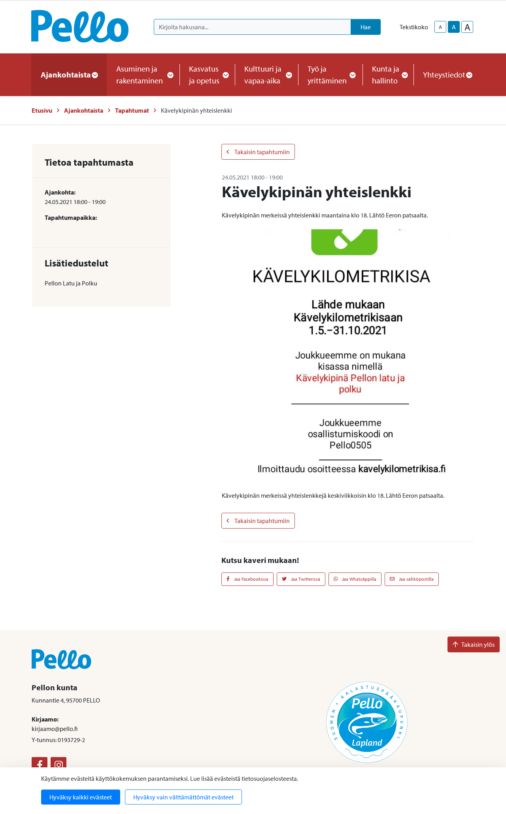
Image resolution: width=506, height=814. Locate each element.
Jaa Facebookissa (250, 579)
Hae (366, 27)
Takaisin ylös (478, 644)
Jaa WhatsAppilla (358, 579)
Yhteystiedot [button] (444, 74)
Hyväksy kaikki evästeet (80, 797)
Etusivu (42, 110)
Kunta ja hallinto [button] (385, 74)
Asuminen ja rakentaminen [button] (139, 74)
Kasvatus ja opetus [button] (204, 74)
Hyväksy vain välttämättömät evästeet (183, 797)
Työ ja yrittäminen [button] (327, 74)
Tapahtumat (132, 110)
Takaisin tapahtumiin (262, 152)
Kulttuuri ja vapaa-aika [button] (262, 74)
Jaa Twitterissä (305, 579)
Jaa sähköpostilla (416, 579)
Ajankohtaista (83, 110)
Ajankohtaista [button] (66, 74)
